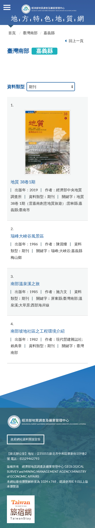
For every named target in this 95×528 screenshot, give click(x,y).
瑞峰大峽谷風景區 (27, 236)
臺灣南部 (30, 33)
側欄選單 (7, 7)
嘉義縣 (49, 33)
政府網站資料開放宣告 (26, 439)
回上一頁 (76, 41)
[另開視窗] (21, 510)
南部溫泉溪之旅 (25, 284)
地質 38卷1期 (23, 182)
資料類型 (16, 87)
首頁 (12, 33)
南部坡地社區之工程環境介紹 (38, 331)
